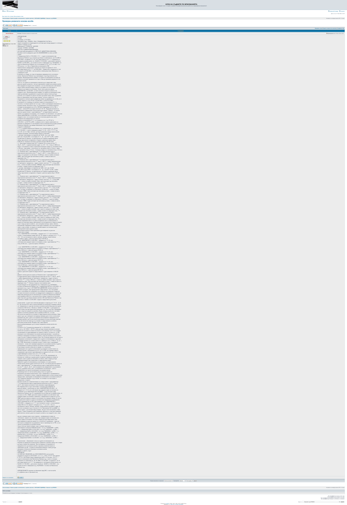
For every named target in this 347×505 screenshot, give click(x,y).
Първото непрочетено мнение (329, 28)
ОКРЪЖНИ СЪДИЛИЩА (40, 18)
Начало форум (6, 18)
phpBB (167, 503)
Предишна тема (318, 28)
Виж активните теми (18, 16)
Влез (5, 11)
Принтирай (5, 28)
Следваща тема (340, 28)
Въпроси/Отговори (333, 11)
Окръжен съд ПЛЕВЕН (51, 18)
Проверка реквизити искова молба (17, 21)
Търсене (342, 11)
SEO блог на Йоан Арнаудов (177, 504)
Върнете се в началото (8, 477)
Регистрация (11, 11)
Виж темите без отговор (7, 16)
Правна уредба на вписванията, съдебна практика (22, 18)
